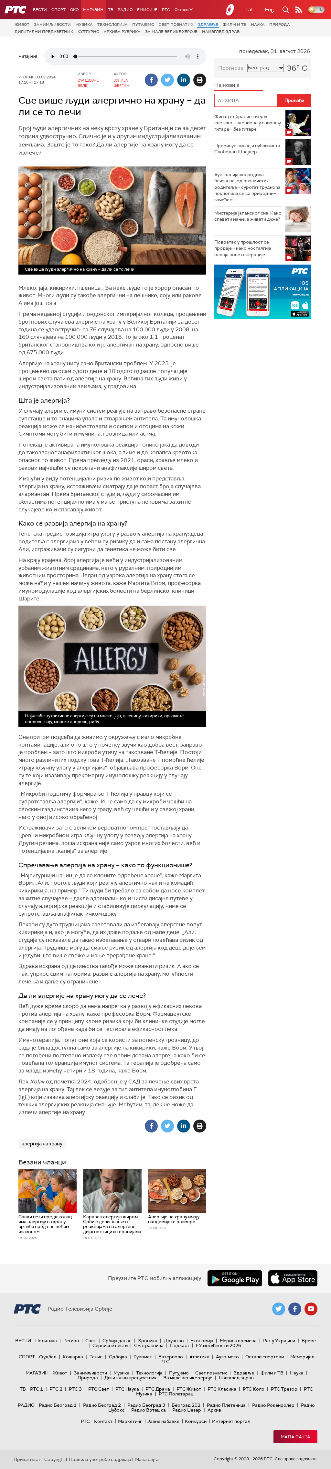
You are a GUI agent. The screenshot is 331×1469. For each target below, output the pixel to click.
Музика (84, 24)
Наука (258, 24)
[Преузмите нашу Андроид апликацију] (235, 1278)
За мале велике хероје (171, 31)
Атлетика (199, 1357)
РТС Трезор (284, 1389)
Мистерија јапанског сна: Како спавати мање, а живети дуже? (248, 216)
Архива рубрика (122, 31)
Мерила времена (238, 1340)
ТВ (110, 9)
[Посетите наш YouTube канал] (310, 1309)
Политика (46, 1340)
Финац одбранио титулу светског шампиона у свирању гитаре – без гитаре (247, 123)
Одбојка (118, 1357)
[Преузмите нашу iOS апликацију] (292, 1278)
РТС (166, 9)
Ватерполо (170, 1357)
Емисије (147, 9)
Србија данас (117, 1340)
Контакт (103, 1421)
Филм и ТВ (234, 24)
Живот (22, 24)
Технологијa (112, 24)
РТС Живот (188, 1389)
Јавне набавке (163, 1421)
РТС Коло (253, 1389)
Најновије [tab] (227, 85)
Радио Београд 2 (102, 1405)
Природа (279, 24)
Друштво (174, 1340)
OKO (74, 9)
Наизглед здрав (221, 31)
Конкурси (196, 1421)
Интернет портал (231, 1421)
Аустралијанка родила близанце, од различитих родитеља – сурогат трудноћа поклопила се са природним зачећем (247, 187)
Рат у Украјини (279, 1340)
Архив (214, 1410)
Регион (71, 1340)
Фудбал (47, 1357)
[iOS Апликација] (262, 292)
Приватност (27, 1459)
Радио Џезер (186, 1410)
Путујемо (143, 24)
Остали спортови (264, 1357)
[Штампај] (199, 80)
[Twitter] (167, 80)
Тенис (96, 1357)
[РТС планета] (230, 9)
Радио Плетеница (226, 1405)
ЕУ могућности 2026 (218, 1345)
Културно (88, 31)
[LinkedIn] (183, 80)
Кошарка (73, 1357)
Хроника (147, 1340)
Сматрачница (149, 1345)
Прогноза (230, 68)
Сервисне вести (110, 1345)
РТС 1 (36, 1389)
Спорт (58, 9)
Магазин (93, 9)
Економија (201, 1340)
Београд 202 (186, 1405)
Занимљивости (52, 24)
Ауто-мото (227, 1357)
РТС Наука (127, 1389)
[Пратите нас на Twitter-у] (278, 1309)
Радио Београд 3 (146, 1405)
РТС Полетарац (176, 1394)
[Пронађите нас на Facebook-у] (294, 1309)
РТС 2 (55, 1389)
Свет (90, 1340)
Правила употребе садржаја (100, 1459)
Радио (125, 9)
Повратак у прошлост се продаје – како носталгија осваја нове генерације (242, 248)
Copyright (54, 1459)
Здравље (208, 24)
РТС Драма (157, 1389)
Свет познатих (176, 24)
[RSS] (298, 9)
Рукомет (142, 1357)
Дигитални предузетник (44, 31)
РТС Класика (222, 1389)
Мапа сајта (295, 1437)
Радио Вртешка (148, 1410)
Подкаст (179, 1345)
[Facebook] (151, 80)
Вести (40, 9)
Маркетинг (130, 1421)
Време (309, 1340)
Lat (249, 9)
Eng (269, 9)
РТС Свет (98, 1389)
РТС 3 (75, 1389)
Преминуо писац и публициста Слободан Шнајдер (247, 149)
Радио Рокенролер (273, 1405)
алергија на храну (42, 1144)
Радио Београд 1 (58, 1405)
